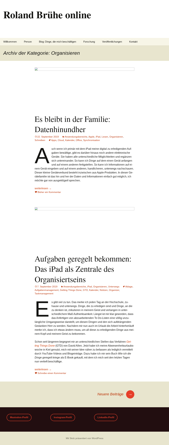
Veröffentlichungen (112, 41)
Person (28, 41)
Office (79, 140)
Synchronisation (91, 140)
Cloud (61, 140)
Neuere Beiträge (114, 394)
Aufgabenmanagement (47, 290)
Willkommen (10, 41)
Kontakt (133, 41)
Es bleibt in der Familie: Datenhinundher (72, 123)
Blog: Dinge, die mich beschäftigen (57, 41)
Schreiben (40, 140)
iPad (98, 136)
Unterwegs (113, 286)
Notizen (104, 290)
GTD (85, 290)
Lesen (105, 136)
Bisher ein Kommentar (49, 192)
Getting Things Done (71, 290)
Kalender (69, 140)
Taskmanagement (44, 293)
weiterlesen (43, 188)
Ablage (129, 286)
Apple (91, 136)
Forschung (89, 41)
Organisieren (116, 136)
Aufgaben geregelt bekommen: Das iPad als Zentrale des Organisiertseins (83, 268)
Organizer (114, 290)
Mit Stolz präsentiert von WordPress (84, 438)
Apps (53, 140)
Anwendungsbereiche (76, 136)
